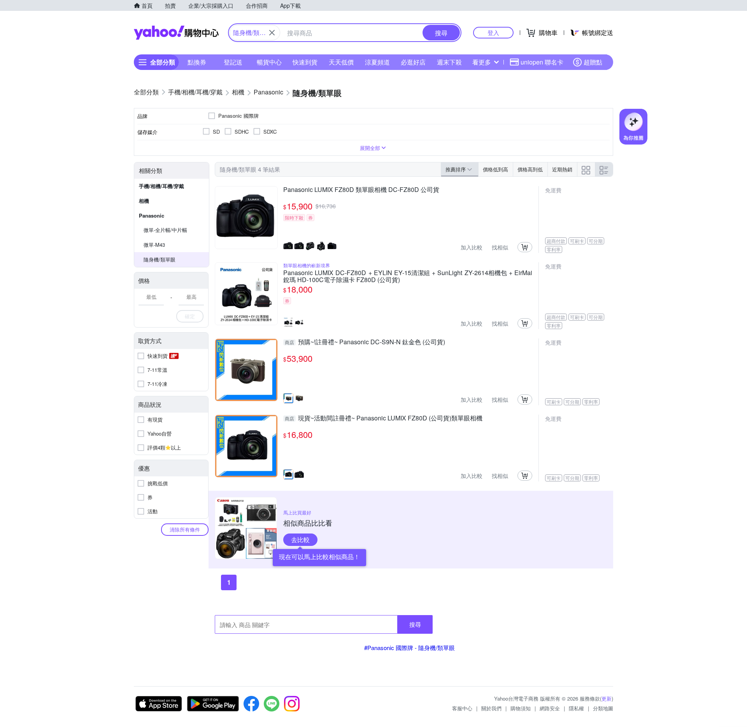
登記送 (233, 62)
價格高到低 (530, 169)
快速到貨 (305, 62)
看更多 (481, 62)
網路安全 (550, 708)
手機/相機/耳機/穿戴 (161, 186)
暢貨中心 (269, 62)
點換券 (197, 62)
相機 (144, 200)
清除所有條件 (185, 529)
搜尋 (415, 624)
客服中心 (462, 708)
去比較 (300, 539)
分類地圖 (603, 708)
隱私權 (576, 708)
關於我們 (491, 708)
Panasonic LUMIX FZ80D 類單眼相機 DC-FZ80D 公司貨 (361, 190)
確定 (190, 316)
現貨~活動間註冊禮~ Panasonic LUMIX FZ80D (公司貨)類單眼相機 (383, 418)
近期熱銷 (562, 169)
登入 (493, 32)
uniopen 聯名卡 (542, 62)
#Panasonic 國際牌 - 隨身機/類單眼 (409, 647)
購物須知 (520, 708)
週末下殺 (449, 62)
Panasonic (151, 215)
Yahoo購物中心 (176, 32)
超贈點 (593, 62)
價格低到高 (495, 169)
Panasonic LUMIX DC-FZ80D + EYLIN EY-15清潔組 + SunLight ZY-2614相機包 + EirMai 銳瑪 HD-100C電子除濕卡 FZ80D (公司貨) (407, 276)
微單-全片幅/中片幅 (165, 230)
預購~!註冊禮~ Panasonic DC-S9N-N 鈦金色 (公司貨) (365, 342)
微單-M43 (154, 244)
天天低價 (341, 62)
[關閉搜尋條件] (272, 32)
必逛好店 (413, 62)
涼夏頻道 (377, 62)
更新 (606, 698)
